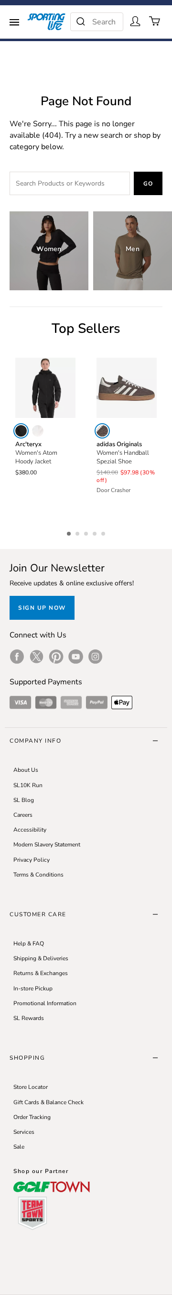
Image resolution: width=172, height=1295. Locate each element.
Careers (22, 815)
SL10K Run (28, 785)
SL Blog (23, 800)
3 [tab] (87, 532)
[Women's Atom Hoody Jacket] (45, 388)
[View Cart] (155, 21)
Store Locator (30, 1087)
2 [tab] (78, 532)
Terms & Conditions (38, 874)
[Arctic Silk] (37, 431)
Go (148, 183)
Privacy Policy (31, 860)
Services (23, 1132)
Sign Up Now (42, 608)
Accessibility (29, 830)
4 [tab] (95, 532)
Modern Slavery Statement (46, 844)
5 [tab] (104, 532)
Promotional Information (44, 1003)
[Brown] (102, 431)
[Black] (21, 431)
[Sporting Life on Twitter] (36, 656)
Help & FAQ (28, 943)
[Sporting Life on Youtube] (75, 656)
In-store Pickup (33, 988)
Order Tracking (32, 1117)
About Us (25, 770)
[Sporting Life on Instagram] (95, 656)
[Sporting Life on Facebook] (17, 656)
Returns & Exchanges (40, 973)
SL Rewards (28, 1018)
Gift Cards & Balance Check (48, 1102)
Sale (18, 1147)
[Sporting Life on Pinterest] (56, 656)
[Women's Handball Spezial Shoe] (127, 388)
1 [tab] (70, 532)
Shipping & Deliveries (40, 958)
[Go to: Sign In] (135, 21)
